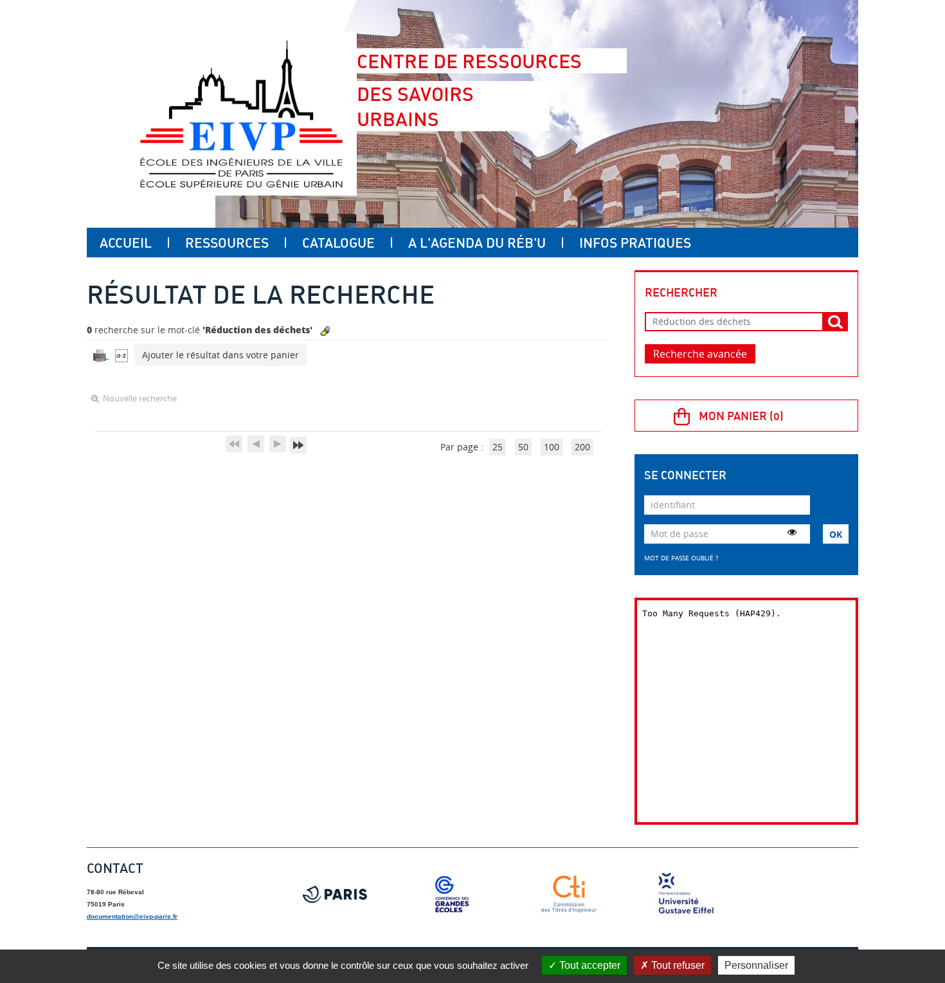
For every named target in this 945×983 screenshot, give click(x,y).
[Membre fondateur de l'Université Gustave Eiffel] (686, 894)
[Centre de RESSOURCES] (241, 114)
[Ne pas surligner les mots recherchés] (325, 331)
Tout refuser (677, 965)
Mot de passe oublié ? (681, 557)
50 (523, 447)
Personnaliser (756, 965)
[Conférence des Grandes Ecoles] (452, 894)
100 (551, 447)
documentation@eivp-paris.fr (132, 916)
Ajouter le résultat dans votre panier (220, 355)
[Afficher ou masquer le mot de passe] (792, 532)
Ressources (227, 242)
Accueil (126, 242)
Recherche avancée (700, 354)
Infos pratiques (635, 242)
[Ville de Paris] (335, 894)
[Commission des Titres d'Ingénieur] (569, 894)
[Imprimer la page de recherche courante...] (101, 355)
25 (497, 447)
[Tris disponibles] (121, 355)
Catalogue (338, 242)
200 (582, 447)
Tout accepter (588, 965)
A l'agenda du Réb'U (477, 242)
